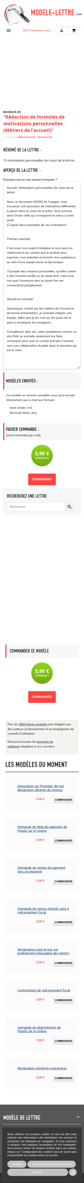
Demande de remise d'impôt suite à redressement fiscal (43, 910)
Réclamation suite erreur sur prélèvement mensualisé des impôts (43, 951)
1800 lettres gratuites (33, 724)
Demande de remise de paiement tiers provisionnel (41, 869)
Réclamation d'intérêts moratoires (42, 1068)
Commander (42, 479)
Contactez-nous (40, 30)
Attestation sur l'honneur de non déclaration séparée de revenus (40, 788)
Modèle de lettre (21, 1117)
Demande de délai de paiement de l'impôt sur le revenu (42, 828)
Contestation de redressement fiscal (43, 990)
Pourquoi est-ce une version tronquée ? (30, 179)
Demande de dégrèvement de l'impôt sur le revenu (39, 1029)
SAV (25, 30)
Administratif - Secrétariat (35, 137)
